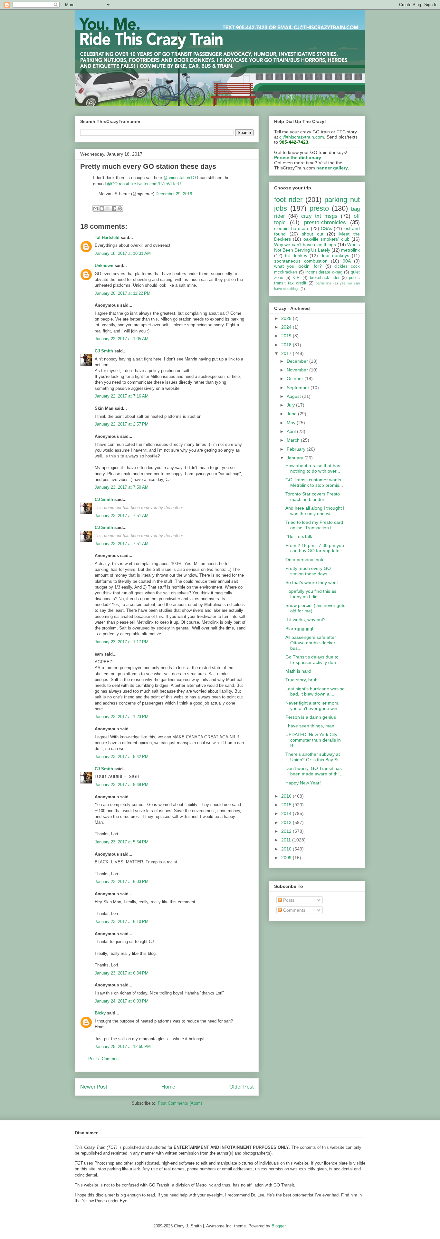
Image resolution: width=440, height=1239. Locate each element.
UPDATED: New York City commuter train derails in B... (313, 740)
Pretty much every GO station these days (308, 571)
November (298, 369)
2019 (287, 335)
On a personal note (305, 559)
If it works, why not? (305, 619)
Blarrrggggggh (300, 628)
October (295, 378)
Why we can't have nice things (305, 244)
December (298, 361)
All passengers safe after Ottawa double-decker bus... (310, 643)
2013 (287, 822)
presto (319, 208)
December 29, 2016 (174, 193)
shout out (312, 233)
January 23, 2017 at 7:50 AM (121, 487)
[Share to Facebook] (114, 208)
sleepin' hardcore (292, 228)
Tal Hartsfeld (107, 237)
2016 (287, 796)
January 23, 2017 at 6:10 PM (121, 921)
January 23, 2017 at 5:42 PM (121, 756)
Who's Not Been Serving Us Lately (317, 247)
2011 (286, 839)
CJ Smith (104, 351)
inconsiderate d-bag (323, 272)
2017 (287, 353)
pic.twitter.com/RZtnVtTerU (155, 183)
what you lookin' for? (298, 266)
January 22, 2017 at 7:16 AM (121, 396)
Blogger (278, 1226)
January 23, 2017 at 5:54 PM (121, 842)
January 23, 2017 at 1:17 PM (121, 641)
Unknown (104, 265)
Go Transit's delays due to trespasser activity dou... (312, 659)
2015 (287, 804)
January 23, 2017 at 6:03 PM (121, 881)
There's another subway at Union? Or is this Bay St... (313, 757)
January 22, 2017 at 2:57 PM (121, 424)
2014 (287, 813)
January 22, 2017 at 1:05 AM (121, 338)
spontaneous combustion (301, 261)
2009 (287, 857)
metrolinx (350, 250)
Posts (288, 900)
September (299, 387)
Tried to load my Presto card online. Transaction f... (314, 525)
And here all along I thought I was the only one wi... (314, 510)
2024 (287, 327)
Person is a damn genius (310, 717)
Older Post (241, 1087)
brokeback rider (325, 277)
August (294, 396)
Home (168, 1087)
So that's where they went (311, 582)
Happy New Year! (303, 782)
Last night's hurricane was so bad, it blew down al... (315, 691)
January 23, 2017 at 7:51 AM (121, 515)
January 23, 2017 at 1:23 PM (121, 716)
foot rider (288, 200)
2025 (287, 318)
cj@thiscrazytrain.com (301, 136)
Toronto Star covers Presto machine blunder (312, 496)
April (292, 431)
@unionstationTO (179, 177)
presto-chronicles (325, 222)
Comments (293, 910)
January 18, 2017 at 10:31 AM (123, 253)
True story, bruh (301, 679)
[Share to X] (108, 208)
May (292, 422)
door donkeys (334, 255)
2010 (287, 848)
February (297, 449)
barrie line (324, 283)
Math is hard (298, 671)
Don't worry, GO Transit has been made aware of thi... (313, 771)
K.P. (296, 277)
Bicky (100, 1013)
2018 (287, 344)
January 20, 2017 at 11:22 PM (122, 293)
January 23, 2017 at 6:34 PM (121, 973)
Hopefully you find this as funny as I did (310, 594)
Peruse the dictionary (297, 157)
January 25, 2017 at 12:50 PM (123, 1046)
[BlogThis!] (102, 208)
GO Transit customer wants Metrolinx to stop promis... (314, 482)
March (294, 440)
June (292, 413)
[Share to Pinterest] (120, 208)
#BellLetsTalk (298, 536)
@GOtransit (118, 183)
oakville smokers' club (326, 239)
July (291, 405)
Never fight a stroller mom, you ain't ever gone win (312, 705)
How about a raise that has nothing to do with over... (312, 468)
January (295, 457)
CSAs (326, 228)
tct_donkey (296, 255)
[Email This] (95, 208)
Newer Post (93, 1087)
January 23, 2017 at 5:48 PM (121, 784)
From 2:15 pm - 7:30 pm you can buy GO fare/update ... (315, 548)
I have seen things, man (309, 725)
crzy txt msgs (319, 216)
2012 (287, 831)
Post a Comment (104, 1058)
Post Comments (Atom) (180, 1103)
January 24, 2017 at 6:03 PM (121, 1001)
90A (347, 261)
